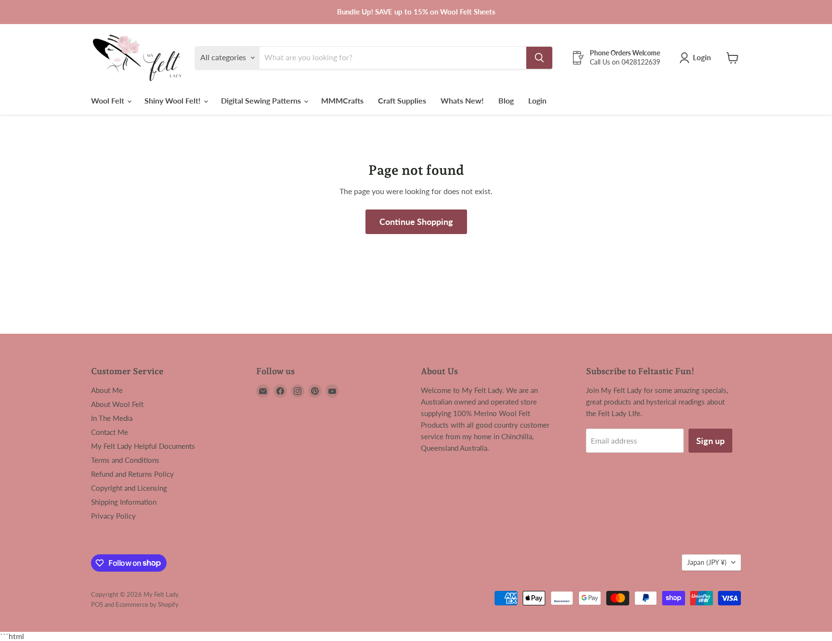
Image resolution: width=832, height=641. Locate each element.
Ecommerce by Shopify (147, 604)
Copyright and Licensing (129, 488)
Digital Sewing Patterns (262, 100)
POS (97, 604)
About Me (107, 390)
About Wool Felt (117, 404)
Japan (707, 562)
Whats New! (462, 100)
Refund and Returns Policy (132, 474)
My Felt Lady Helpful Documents (143, 446)
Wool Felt (108, 100)
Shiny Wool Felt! (173, 100)
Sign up (710, 440)
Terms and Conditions (125, 460)
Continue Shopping (416, 221)
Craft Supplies (402, 100)
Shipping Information (123, 501)
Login (537, 100)
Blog (506, 100)
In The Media (111, 418)
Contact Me (109, 432)
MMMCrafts (342, 100)
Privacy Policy (113, 515)
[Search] (539, 58)
